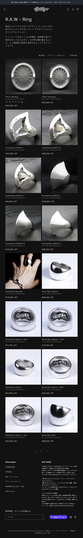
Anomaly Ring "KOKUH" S (14, 196)
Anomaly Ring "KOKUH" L (14, 148)
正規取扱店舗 (10, 467)
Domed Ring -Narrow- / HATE (53, 387)
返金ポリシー (49, 531)
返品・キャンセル (11, 477)
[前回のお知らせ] (4, 2)
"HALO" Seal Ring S (49, 97)
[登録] (41, 516)
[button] (4, 9)
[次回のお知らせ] (78, 2)
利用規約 (8, 472)
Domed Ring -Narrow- (13, 387)
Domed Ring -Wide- (49, 435)
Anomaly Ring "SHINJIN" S (51, 243)
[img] (12, 102)
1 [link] (35, 451)
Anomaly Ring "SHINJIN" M (15, 243)
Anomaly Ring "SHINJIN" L (51, 196)
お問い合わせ (10, 491)
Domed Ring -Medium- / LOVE (53, 339)
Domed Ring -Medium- (50, 291)
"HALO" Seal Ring (11, 97)
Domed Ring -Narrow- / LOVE (16, 435)
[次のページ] (47, 450)
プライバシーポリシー (13, 481)
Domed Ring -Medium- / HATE (16, 339)
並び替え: (42, 55)
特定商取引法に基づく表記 (14, 486)
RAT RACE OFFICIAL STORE (21, 531)
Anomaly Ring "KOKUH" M (51, 148)
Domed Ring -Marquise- (14, 291)
